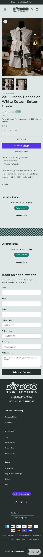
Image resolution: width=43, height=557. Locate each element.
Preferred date (7, 320)
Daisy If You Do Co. (13, 535)
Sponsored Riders (11, 417)
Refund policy (37, 535)
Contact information (33, 539)
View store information (11, 164)
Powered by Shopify (25, 535)
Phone (4, 309)
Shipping (4, 115)
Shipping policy (21, 539)
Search (7, 484)
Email (4, 298)
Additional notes (8, 353)
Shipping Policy (10, 453)
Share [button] (6, 184)
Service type (6, 342)
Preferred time (7, 331)
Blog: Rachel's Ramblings (13, 474)
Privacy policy (10, 539)
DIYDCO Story (9, 468)
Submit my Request (21, 372)
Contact (7, 479)
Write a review (21, 208)
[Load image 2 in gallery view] (21, 84)
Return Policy (9, 448)
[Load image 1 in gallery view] (8, 84)
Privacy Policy (10, 442)
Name (4, 288)
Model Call (8, 422)
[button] (4, 9)
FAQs (6, 437)
